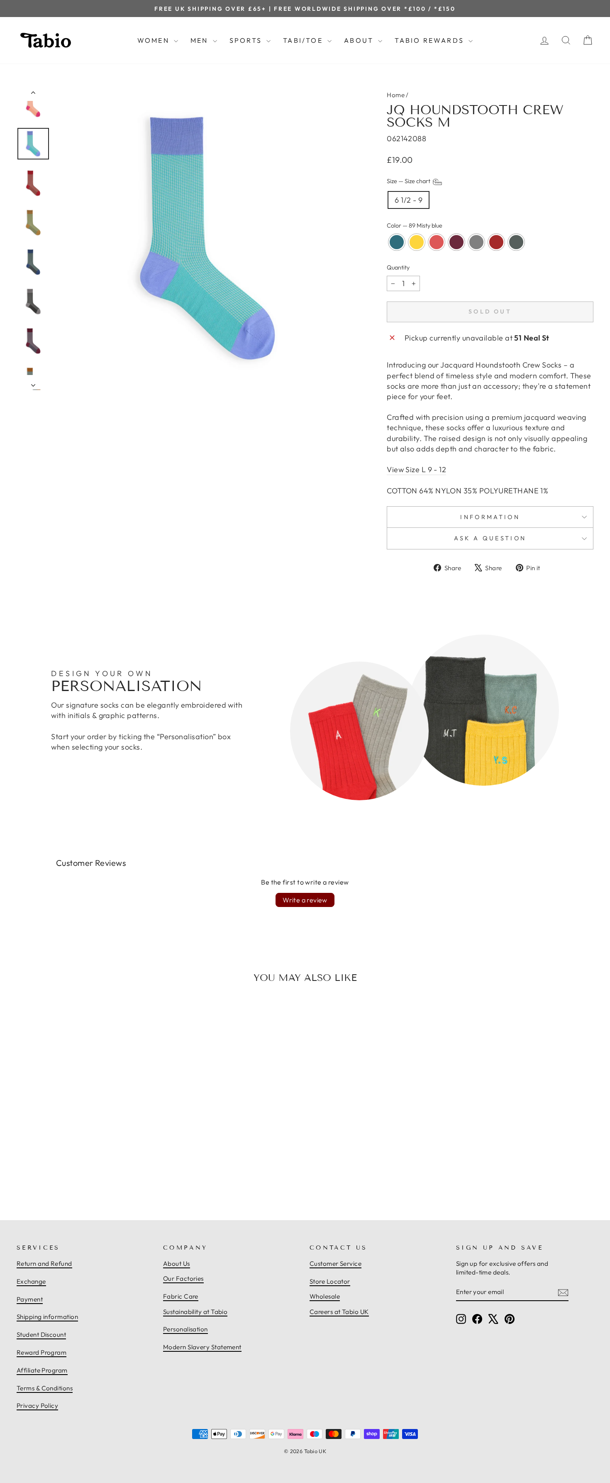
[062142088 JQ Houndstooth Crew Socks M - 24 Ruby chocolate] (85, 1172)
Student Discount (41, 1334)
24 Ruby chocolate (456, 242)
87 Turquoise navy (396, 242)
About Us (176, 1263)
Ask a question (490, 538)
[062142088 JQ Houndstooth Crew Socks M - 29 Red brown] (104, 1172)
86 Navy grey (516, 242)
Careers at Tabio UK (339, 1312)
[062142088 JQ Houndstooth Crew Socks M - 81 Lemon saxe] (67, 1172)
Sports (246, 40)
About (360, 40)
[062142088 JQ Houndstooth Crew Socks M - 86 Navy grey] (113, 1172)
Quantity (398, 267)
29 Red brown (496, 242)
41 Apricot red (436, 242)
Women (154, 40)
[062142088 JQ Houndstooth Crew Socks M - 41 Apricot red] (76, 1172)
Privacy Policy (37, 1405)
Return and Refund (44, 1263)
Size (409, 181)
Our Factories (183, 1278)
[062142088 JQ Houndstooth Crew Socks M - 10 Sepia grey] (95, 1172)
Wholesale (325, 1296)
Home (396, 95)
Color (414, 225)
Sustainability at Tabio (195, 1312)
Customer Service (335, 1263)
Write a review (305, 900)
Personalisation (185, 1329)
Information (490, 517)
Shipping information (47, 1317)
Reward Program (41, 1352)
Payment (30, 1299)
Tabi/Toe (304, 40)
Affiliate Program (42, 1370)
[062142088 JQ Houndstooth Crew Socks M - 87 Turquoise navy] (58, 1172)
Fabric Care (180, 1296)
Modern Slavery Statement (202, 1347)
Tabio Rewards (430, 40)
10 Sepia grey (476, 242)
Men (200, 40)
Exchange (31, 1281)
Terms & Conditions (45, 1388)
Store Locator (330, 1281)
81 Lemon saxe (416, 242)
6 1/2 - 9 (408, 200)
